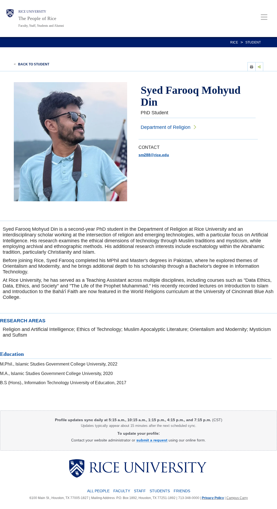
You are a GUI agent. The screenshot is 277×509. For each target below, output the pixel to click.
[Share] (259, 66)
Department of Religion (165, 127)
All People (98, 491)
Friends (182, 491)
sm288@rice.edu (153, 155)
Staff (140, 491)
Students (160, 491)
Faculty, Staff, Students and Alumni (41, 26)
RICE (234, 42)
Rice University (32, 12)
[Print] (252, 66)
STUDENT (253, 42)
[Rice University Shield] (10, 18)
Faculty (121, 491)
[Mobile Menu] (264, 17)
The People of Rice (37, 18)
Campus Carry (237, 498)
